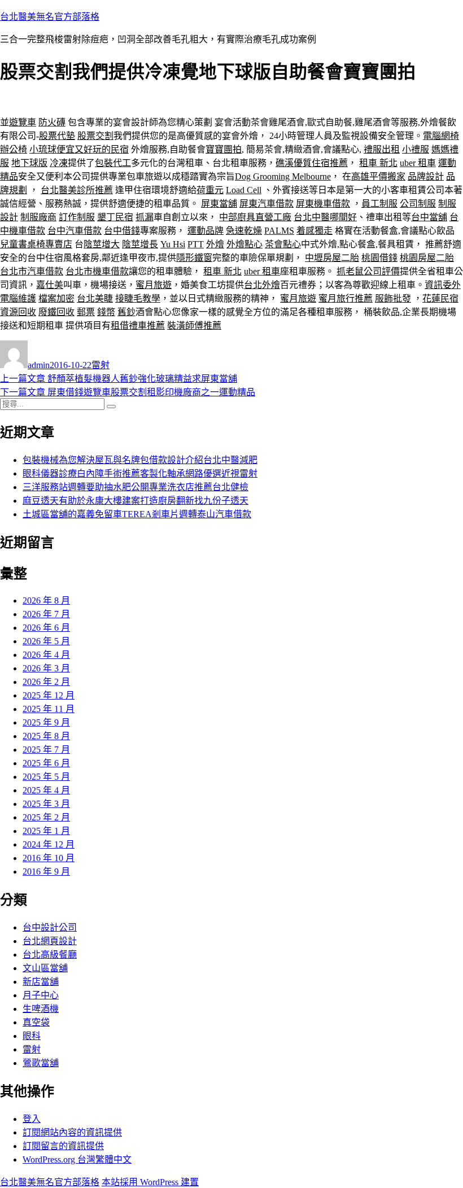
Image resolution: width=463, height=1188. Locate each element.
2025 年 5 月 (46, 776)
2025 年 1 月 (46, 831)
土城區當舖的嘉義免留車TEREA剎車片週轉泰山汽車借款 (137, 514)
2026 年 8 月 (46, 600)
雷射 (100, 365)
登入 (32, 1119)
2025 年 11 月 (49, 709)
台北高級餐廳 (50, 954)
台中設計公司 (50, 927)
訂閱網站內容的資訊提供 (72, 1132)
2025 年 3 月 (46, 804)
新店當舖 (41, 981)
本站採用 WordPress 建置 (150, 1182)
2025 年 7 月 (46, 749)
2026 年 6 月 (46, 627)
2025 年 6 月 (46, 763)
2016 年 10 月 (49, 858)
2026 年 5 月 (46, 641)
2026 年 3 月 (46, 668)
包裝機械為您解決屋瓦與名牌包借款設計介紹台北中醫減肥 (140, 460)
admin (39, 365)
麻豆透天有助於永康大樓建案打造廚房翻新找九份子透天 (135, 500)
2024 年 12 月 (49, 844)
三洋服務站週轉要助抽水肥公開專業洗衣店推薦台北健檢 (135, 487)
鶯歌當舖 (41, 1063)
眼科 (32, 1036)
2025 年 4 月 (46, 790)
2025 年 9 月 (46, 722)
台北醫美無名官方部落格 (49, 16)
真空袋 (36, 1022)
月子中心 (41, 995)
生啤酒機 (41, 1009)
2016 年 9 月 (46, 871)
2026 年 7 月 (46, 614)
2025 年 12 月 (49, 695)
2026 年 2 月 (46, 682)
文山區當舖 (45, 968)
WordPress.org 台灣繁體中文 (77, 1159)
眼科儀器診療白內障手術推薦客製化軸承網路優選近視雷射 (140, 473)
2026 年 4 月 (46, 654)
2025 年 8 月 (46, 736)
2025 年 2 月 (46, 817)
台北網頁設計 (50, 941)
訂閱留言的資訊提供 (63, 1146)
